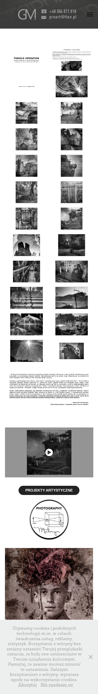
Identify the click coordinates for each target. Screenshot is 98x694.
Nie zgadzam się (57, 684)
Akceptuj (27, 684)
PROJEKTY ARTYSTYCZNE (49, 490)
